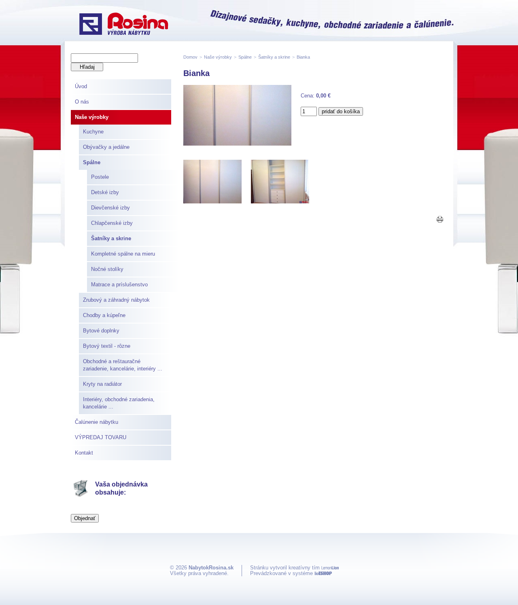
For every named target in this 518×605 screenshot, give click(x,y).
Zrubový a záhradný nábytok (116, 300)
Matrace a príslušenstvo (119, 284)
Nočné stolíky (107, 269)
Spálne (91, 162)
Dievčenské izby (110, 208)
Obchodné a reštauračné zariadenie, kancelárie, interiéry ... (122, 365)
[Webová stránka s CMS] (323, 573)
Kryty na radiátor (102, 384)
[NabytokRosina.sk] (123, 24)
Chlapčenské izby (112, 223)
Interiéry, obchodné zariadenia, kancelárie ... (119, 403)
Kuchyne (93, 132)
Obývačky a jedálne (106, 147)
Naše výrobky (91, 117)
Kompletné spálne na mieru (123, 254)
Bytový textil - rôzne (106, 346)
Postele (100, 177)
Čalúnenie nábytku (96, 422)
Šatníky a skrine (111, 238)
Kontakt (84, 453)
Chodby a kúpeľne (104, 315)
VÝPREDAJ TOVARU (100, 437)
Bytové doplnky (101, 331)
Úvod (81, 86)
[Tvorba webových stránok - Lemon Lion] (330, 568)
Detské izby (105, 192)
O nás (82, 102)
